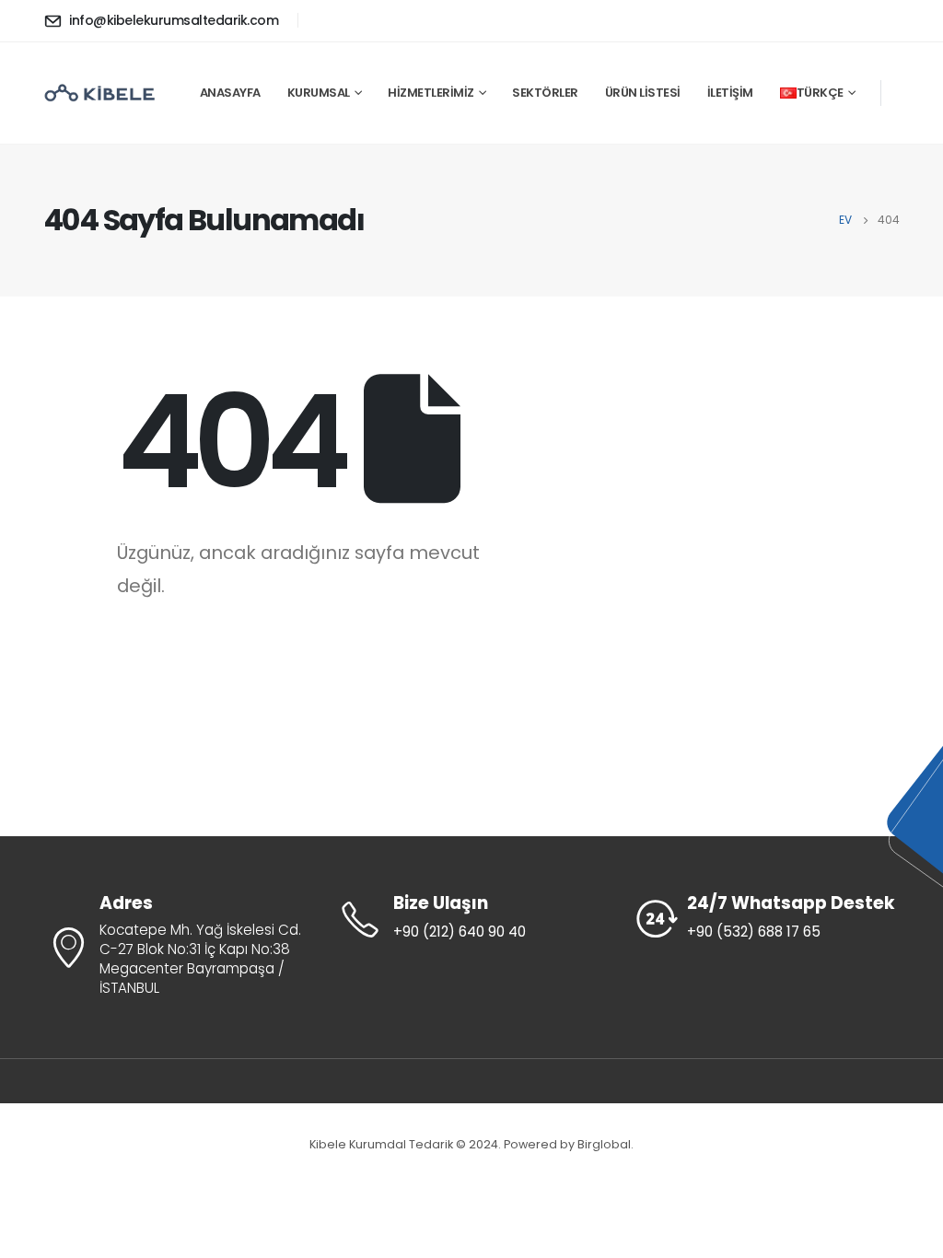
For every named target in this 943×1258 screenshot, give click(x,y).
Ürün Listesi (643, 92)
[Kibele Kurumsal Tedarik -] (100, 92)
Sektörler (545, 92)
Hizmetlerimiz (431, 92)
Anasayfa (230, 92)
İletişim (730, 92)
